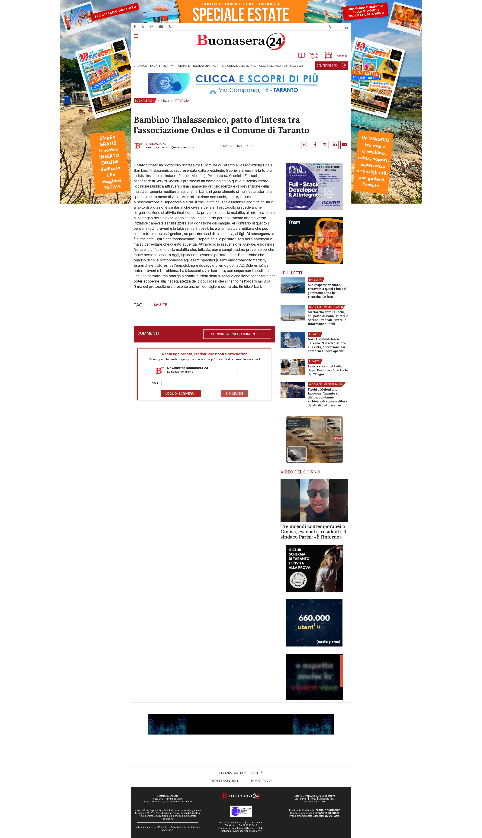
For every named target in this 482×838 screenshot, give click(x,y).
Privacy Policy (261, 780)
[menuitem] (141, 65)
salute (160, 305)
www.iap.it (167, 830)
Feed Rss (173, 26)
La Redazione (156, 144)
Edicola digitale (314, 56)
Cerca (331, 26)
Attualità (182, 100)
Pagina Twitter (145, 26)
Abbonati (341, 55)
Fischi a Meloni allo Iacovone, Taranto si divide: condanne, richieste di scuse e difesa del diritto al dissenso (327, 397)
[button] (343, 26)
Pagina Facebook (137, 26)
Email (155, 383)
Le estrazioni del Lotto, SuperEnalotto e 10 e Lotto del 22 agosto (328, 370)
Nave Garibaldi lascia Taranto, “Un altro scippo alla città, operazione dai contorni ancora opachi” (327, 345)
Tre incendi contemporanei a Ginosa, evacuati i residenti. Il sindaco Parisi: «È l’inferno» (313, 531)
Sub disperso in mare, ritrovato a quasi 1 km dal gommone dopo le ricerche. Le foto (327, 291)
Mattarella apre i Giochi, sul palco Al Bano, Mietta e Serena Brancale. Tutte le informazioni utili (328, 318)
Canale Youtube (164, 26)
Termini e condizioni (224, 780)
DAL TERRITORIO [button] (327, 65)
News (165, 100)
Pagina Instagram (154, 26)
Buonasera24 (144, 100)
